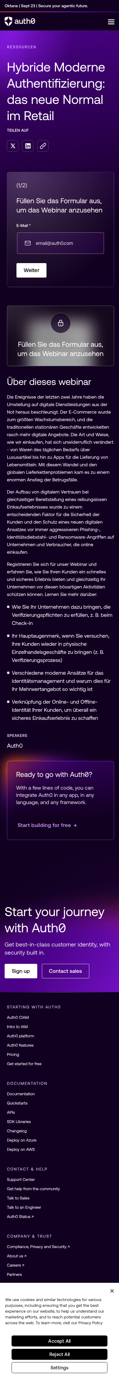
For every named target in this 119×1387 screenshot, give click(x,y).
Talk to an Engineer (24, 1207)
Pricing (13, 1054)
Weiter (31, 270)
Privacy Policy (91, 1322)
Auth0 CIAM (18, 1017)
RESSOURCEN (21, 47)
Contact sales (65, 971)
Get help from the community (33, 1188)
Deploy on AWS (21, 1149)
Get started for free (24, 1063)
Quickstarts (17, 1103)
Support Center (21, 1179)
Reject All (59, 1354)
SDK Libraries (19, 1121)
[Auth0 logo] (56, 21)
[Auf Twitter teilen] (12, 146)
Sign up (21, 971)
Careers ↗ (15, 1265)
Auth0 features (20, 1045)
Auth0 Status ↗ (20, 1216)
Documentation (21, 1093)
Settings (60, 1367)
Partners (14, 1274)
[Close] (112, 1291)
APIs (11, 1112)
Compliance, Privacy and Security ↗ (38, 1246)
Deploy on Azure (21, 1140)
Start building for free (47, 825)
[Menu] (111, 21)
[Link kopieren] (43, 146)
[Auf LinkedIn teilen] (28, 146)
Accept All (59, 1341)
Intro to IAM (17, 1026)
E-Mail (23, 225)
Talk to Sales (18, 1198)
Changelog (17, 1131)
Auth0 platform (20, 1036)
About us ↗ (17, 1256)
